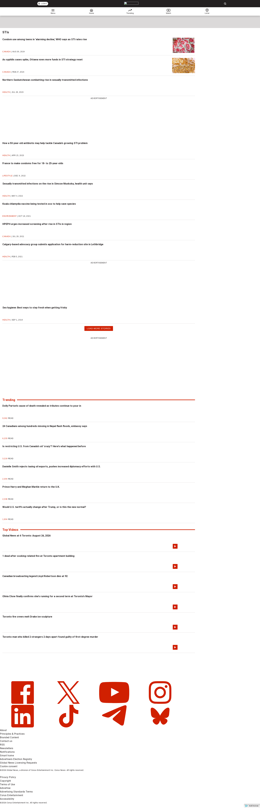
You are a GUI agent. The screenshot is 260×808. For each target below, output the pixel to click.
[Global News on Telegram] (115, 726)
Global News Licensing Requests (18, 762)
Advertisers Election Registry (16, 759)
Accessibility (7, 798)
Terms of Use (7, 784)
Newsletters (6, 748)
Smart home (7, 755)
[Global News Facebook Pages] (23, 703)
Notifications (7, 751)
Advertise (5, 788)
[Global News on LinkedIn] (23, 726)
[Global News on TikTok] (69, 726)
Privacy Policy (8, 777)
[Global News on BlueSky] (160, 726)
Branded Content (9, 737)
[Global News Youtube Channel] (115, 703)
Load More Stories (99, 329)
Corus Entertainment (11, 795)
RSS (2, 744)
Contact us (6, 741)
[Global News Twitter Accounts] (69, 703)
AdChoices (253, 806)
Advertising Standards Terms (16, 791)
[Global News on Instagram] (160, 703)
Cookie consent (8, 766)
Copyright (5, 780)
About (3, 730)
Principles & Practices (12, 733)
